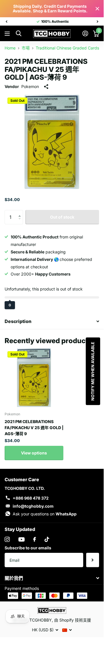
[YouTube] (21, 539)
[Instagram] (7, 539)
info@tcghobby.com (33, 506)
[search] (18, 33)
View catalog (8, 33)
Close (97, 8)
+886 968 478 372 (31, 498)
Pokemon (30, 86)
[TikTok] (47, 539)
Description (18, 321)
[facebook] (34, 539)
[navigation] (6, 21)
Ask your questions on (45, 513)
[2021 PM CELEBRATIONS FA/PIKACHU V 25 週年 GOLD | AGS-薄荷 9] (34, 377)
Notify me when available (92, 371)
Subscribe (92, 560)
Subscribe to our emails (28, 547)
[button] (21, 212)
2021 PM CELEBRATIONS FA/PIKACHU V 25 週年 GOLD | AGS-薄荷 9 (34, 427)
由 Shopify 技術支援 (72, 620)
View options (34, 452)
